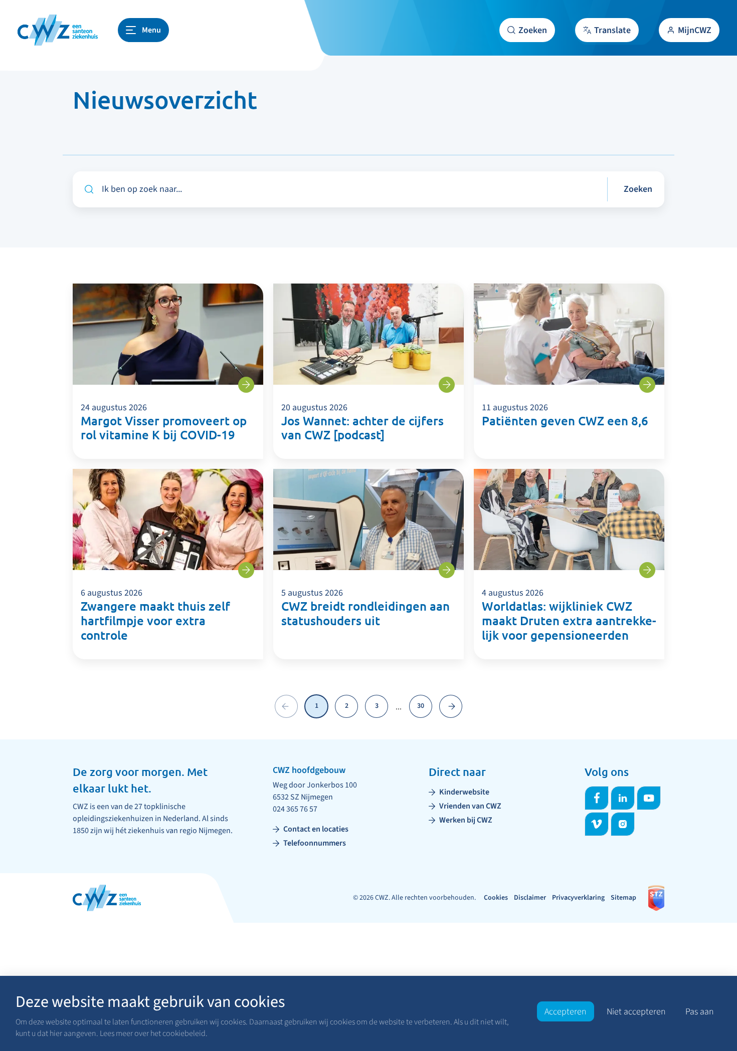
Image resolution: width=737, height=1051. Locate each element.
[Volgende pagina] (451, 706)
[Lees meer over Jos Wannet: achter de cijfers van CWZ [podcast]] (447, 385)
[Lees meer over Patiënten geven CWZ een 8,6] (647, 385)
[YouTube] (649, 798)
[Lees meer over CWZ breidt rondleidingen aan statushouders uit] (447, 570)
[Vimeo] (597, 824)
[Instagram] (623, 824)
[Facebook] (597, 798)
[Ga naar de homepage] (58, 30)
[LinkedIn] (623, 798)
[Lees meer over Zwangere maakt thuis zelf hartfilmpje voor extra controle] (246, 570)
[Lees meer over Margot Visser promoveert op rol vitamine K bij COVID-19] (246, 385)
